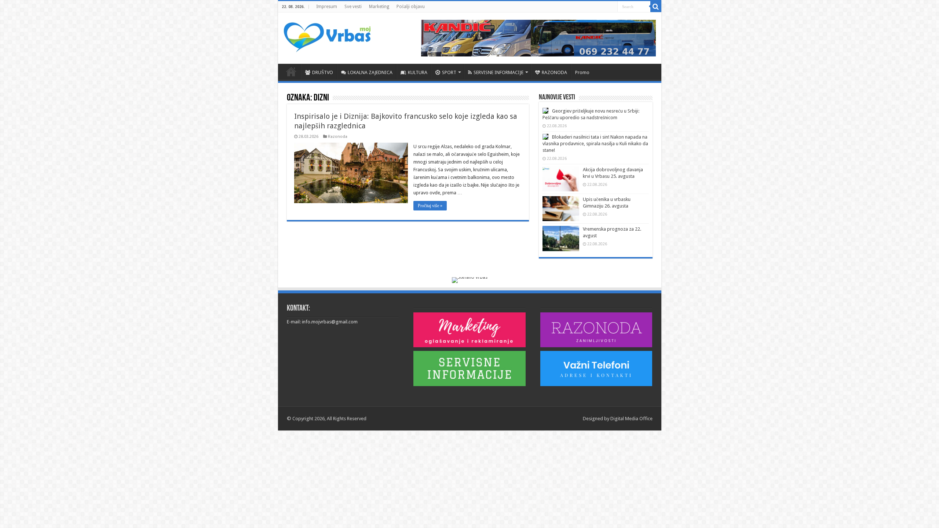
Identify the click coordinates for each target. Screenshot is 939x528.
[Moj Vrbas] (327, 35)
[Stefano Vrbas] (469, 279)
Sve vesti (353, 6)
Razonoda (337, 136)
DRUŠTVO (322, 72)
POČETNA (291, 71)
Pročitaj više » (430, 205)
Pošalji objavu (411, 6)
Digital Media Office (631, 418)
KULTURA (417, 72)
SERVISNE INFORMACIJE (498, 72)
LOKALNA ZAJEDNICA (370, 72)
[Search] (655, 6)
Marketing (379, 6)
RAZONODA (554, 72)
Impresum (326, 6)
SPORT (449, 72)
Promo (582, 72)
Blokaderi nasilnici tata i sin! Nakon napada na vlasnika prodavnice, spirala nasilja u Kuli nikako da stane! (595, 143)
